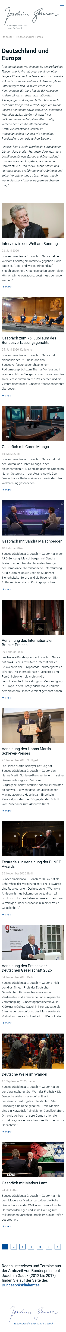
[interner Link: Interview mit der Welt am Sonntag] (33, 220)
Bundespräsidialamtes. (21, 1285)
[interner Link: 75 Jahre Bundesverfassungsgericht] (33, 314)
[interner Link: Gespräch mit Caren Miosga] (33, 423)
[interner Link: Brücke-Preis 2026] (33, 617)
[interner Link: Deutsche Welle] (33, 1051)
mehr (8, 287)
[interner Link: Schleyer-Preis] (33, 725)
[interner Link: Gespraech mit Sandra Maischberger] (33, 517)
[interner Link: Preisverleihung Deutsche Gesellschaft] (33, 942)
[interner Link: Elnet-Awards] (33, 838)
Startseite (7, 37)
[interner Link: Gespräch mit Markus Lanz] (33, 1159)
